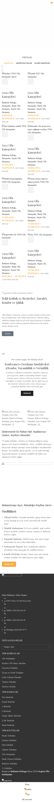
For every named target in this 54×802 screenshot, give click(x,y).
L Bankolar (6, 706)
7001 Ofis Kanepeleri (34, 94)
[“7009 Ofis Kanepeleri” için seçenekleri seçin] (5, 242)
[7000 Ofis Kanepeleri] (14, 75)
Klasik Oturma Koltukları (12, 759)
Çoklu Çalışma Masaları (12, 677)
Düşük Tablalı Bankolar (11, 715)
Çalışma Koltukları (9, 740)
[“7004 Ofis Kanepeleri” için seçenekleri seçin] (31, 137)
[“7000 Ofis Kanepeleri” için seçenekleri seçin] (5, 81)
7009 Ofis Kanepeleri (8, 255)
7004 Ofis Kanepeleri (34, 150)
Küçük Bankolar (8, 701)
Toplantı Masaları (9, 681)
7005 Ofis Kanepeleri (8, 200)
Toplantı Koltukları (9, 749)
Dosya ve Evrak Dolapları (12, 672)
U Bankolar (6, 711)
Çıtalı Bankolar (8, 720)
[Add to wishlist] (5, 88)
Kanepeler (6, 105)
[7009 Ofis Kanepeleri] (14, 236)
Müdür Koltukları (9, 735)
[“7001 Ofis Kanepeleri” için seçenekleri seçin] (31, 81)
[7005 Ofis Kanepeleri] (14, 180)
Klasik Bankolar (8, 725)
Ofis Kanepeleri (8, 754)
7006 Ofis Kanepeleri (34, 203)
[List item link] (27, 615)
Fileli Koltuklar (7, 745)
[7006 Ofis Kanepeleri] (40, 181)
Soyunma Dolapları (10, 668)
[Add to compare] (19, 81)
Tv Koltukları (7, 768)
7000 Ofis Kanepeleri (8, 94)
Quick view (12, 81)
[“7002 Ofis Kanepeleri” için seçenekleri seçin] (5, 134)
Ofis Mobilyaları (8, 658)
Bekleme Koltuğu (9, 102)
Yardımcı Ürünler (9, 686)
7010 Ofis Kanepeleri (34, 252)
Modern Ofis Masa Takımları (14, 663)
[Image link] (12, 583)
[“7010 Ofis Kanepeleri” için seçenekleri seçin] (31, 239)
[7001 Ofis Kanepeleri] (40, 75)
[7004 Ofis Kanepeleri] (40, 129)
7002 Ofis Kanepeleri (8, 147)
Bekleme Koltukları (9, 763)
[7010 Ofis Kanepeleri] (40, 234)
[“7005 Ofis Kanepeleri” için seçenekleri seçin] (5, 187)
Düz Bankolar (7, 697)
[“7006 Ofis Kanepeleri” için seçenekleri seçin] (31, 190)
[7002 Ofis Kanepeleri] (14, 127)
